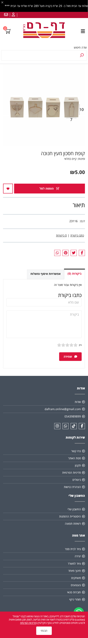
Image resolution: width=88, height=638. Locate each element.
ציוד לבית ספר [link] (73, 549)
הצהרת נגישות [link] (72, 487)
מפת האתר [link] (74, 458)
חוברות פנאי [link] (74, 592)
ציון (80, 344)
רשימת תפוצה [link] (73, 523)
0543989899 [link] (72, 416)
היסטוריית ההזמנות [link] (70, 516)
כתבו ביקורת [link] (77, 235)
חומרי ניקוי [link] (75, 599)
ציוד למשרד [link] (74, 563)
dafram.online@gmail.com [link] (63, 409)
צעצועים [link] (76, 585)
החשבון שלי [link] (74, 509)
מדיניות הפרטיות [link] (71, 472)
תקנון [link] (78, 465)
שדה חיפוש (80, 47)
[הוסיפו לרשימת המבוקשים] (8, 188)
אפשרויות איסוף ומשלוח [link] (45, 274)
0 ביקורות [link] (61, 235)
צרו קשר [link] (76, 451)
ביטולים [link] (76, 480)
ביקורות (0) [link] (74, 273)
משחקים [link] (76, 578)
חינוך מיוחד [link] (74, 571)
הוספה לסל (46, 188)
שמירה (68, 356)
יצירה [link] (78, 556)
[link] (13, 15)
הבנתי (44, 630)
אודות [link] (78, 402)
